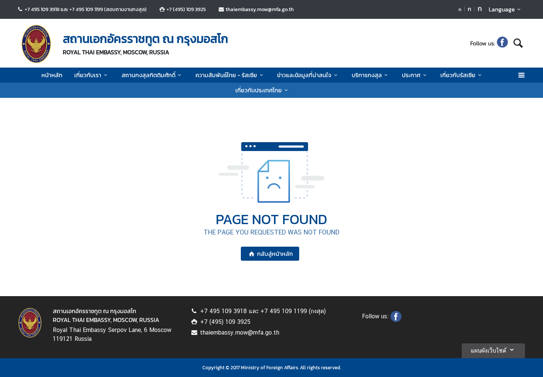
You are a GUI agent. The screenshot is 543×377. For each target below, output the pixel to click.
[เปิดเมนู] (521, 75)
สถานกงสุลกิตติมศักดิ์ (148, 75)
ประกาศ (411, 75)
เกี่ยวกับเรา (87, 75)
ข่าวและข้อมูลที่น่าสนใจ (304, 75)
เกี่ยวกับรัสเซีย (457, 75)
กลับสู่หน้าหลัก (275, 253)
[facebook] (502, 43)
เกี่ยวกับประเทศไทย (258, 90)
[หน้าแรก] (36, 44)
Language (502, 9)
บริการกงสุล (367, 75)
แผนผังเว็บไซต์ (488, 350)
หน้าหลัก (51, 75)
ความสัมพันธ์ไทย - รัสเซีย (226, 75)
